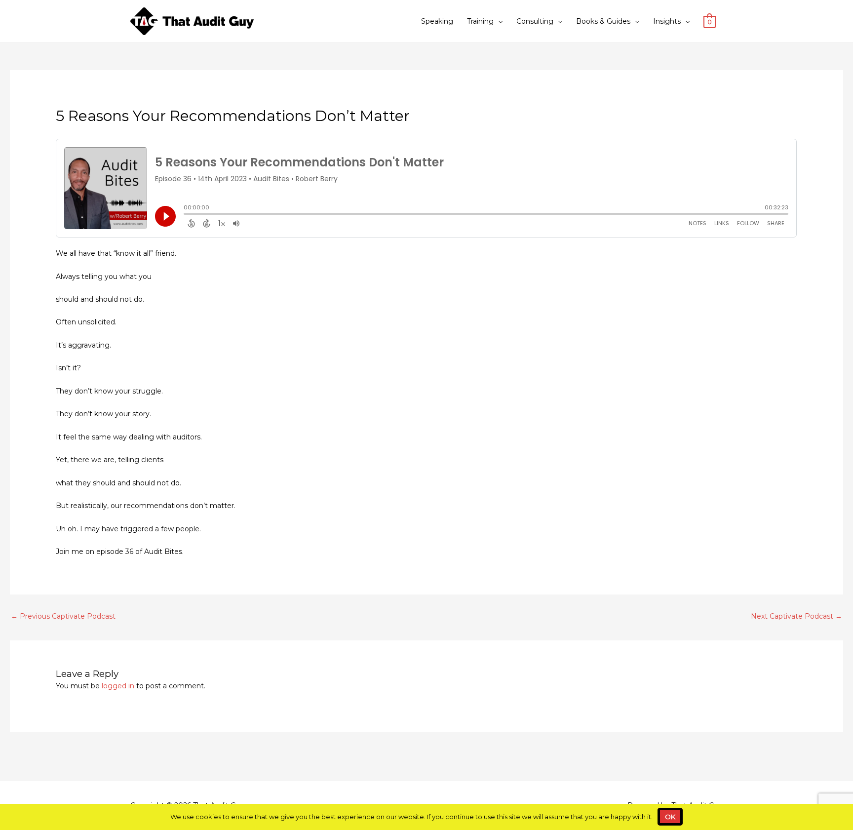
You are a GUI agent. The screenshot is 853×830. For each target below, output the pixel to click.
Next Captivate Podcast (796, 616)
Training (480, 21)
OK (670, 817)
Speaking (437, 21)
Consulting (534, 21)
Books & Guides (603, 21)
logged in (118, 685)
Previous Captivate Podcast (63, 616)
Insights (667, 21)
